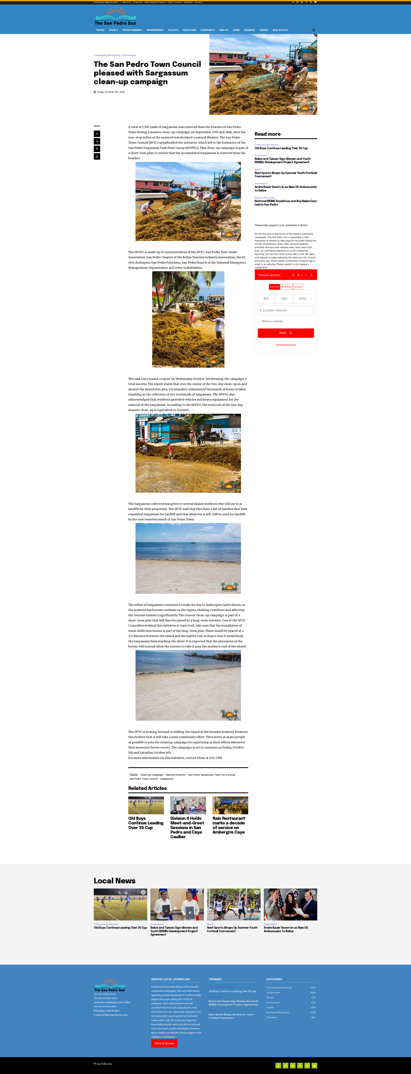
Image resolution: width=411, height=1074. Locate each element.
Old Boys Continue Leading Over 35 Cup (145, 823)
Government (261, 155)
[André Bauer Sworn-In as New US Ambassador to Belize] (290, 904)
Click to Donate (164, 1043)
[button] (313, 30)
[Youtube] (315, 2)
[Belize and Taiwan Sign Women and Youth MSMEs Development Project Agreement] (177, 904)
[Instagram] (297, 2)
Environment (129, 55)
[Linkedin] (302, 2)
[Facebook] (293, 2)
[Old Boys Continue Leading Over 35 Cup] (146, 805)
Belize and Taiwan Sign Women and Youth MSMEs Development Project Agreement (174, 931)
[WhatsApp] (97, 156)
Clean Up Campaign (151, 774)
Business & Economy (265, 197)
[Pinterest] (306, 2)
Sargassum (166, 778)
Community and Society (107, 55)
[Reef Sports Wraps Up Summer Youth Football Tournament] (234, 904)
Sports (258, 169)
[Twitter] (311, 2)
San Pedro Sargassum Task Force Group (211, 774)
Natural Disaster (175, 774)
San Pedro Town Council (143, 778)
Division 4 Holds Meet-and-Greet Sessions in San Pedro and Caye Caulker (187, 827)
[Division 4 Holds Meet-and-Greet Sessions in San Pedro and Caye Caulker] (188, 805)
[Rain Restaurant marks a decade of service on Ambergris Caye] (230, 805)
